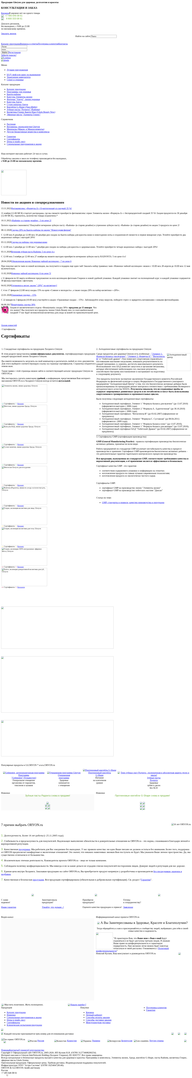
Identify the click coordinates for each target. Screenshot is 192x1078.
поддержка (24, 849)
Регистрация (14, 52)
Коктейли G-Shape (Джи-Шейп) (22, 107)
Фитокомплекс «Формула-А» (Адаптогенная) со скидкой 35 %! (41, 208)
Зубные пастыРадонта (154, 779)
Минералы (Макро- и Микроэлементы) (25, 129)
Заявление (128, 907)
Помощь (5, 1050)
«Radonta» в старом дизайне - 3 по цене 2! (31, 220)
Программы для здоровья (19, 92)
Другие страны (156, 1040)
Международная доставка (98, 1022)
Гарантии (11, 136)
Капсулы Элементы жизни (19, 97)
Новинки (11, 1015)
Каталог (20, 404)
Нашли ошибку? (78, 1004)
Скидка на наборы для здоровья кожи (29, 242)
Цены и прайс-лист (16, 141)
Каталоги (21, 587)
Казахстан (72, 1040)
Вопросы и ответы (29, 44)
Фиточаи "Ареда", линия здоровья (23, 99)
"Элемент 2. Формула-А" (139, 356)
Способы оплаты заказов (98, 1017)
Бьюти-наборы (14, 94)
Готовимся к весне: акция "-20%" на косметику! (34, 285)
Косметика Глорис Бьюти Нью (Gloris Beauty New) (31, 112)
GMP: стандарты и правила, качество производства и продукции (133, 502)
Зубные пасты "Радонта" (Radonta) (23, 109)
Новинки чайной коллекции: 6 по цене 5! (31, 273)
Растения (11, 124)
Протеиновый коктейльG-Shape (99, 774)
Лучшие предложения (17, 70)
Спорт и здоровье (15, 79)
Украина (96, 1040)
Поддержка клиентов (48, 44)
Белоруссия (126, 1040)
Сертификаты (13, 139)
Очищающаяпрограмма (64, 776)
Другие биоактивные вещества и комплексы (28, 132)
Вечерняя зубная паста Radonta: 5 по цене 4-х (33, 252)
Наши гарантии (8, 907)
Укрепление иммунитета (19, 77)
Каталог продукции (10, 44)
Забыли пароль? (8, 55)
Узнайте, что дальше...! (53, 907)
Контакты (63, 44)
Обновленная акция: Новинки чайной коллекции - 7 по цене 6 (41, 261)
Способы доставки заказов (98, 1020)
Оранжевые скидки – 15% (23, 295)
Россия (40, 1040)
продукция (38, 879)
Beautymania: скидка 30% (23, 304)
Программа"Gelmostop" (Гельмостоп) (23, 776)
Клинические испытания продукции (24, 1025)
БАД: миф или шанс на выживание (24, 74)
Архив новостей (9, 325)
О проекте (23, 1050)
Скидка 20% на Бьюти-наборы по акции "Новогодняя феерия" (41, 230)
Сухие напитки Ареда (17, 104)
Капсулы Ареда (14, 102)
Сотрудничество (36, 1050)
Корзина (5, 13)
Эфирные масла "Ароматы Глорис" (24, 114)
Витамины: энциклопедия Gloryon (23, 126)
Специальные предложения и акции (24, 144)
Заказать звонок (8, 33)
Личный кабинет (94, 1015)
